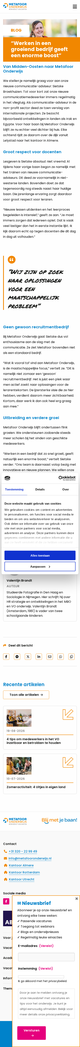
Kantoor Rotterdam (24, 872)
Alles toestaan (40, 555)
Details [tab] (40, 489)
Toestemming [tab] (14, 489)
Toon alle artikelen (24, 695)
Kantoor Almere (21, 865)
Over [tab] (65, 489)
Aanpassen (37, 566)
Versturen (31, 1030)
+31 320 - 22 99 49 (23, 851)
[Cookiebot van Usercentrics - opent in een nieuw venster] (59, 478)
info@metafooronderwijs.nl (30, 858)
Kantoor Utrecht (21, 879)
